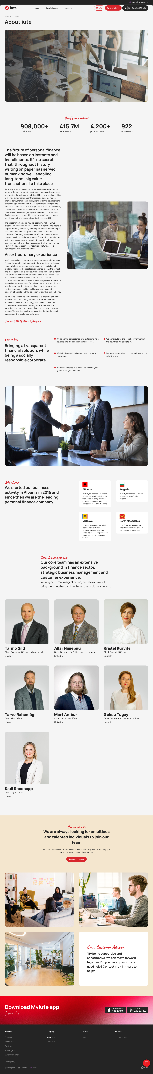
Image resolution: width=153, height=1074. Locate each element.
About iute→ (14, 16)
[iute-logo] (11, 8)
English (142, 2)
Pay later (8, 1046)
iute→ (7, 16)
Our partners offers (12, 1055)
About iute (51, 1037)
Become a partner (122, 1037)
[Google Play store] (137, 1010)
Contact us (51, 1041)
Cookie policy (10, 1061)
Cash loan (8, 1037)
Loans (37, 8)
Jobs (84, 1037)
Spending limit (10, 1050)
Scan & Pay (9, 1041)
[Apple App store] (115, 1010)
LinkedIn (9, 656)
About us (69, 8)
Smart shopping (52, 8)
